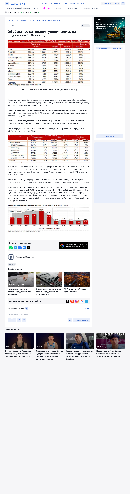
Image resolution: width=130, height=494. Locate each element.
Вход (88, 308)
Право (83, 3)
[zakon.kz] (18, 3)
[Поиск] (123, 3)
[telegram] (15, 248)
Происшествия (74, 3)
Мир (50, 3)
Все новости (41, 20)
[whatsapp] (11, 248)
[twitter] (29, 248)
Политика (44, 3)
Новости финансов (54, 20)
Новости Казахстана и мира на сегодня (21, 20)
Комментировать (81, 320)
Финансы (57, 3)
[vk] (24, 248)
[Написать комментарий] (49, 314)
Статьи (64, 3)
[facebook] (20, 248)
